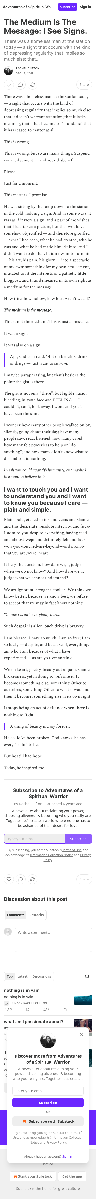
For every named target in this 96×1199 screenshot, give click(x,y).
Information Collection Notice (51, 855)
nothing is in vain (22, 990)
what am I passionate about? (34, 1021)
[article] (48, 999)
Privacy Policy (56, 1142)
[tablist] (25, 915)
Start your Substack (35, 1176)
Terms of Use (71, 850)
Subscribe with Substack (51, 1121)
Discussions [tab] (41, 976)
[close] (82, 1035)
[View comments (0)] (21, 85)
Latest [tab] (22, 976)
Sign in (85, 7)
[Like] (9, 85)
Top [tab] (10, 976)
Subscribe (67, 7)
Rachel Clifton (27, 68)
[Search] (87, 976)
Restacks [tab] (36, 915)
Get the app (72, 1176)
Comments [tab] (15, 915)
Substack (23, 1188)
